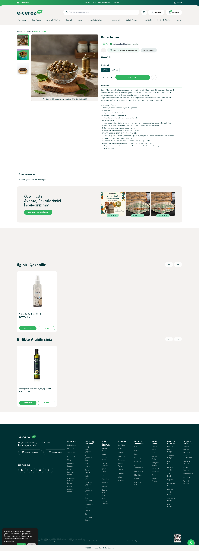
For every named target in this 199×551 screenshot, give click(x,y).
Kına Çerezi (89, 504)
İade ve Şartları (186, 448)
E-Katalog (71, 456)
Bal (103, 475)
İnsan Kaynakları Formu (71, 472)
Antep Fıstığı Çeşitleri (88, 449)
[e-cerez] (22, 470)
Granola (137, 479)
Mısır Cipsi (138, 475)
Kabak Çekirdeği (88, 489)
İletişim (179, 3)
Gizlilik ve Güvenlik (186, 462)
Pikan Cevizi (169, 505)
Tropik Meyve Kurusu (104, 456)
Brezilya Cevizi (170, 468)
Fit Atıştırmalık (114, 20)
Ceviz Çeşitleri (88, 471)
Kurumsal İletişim (70, 465)
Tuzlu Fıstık (169, 475)
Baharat (69, 20)
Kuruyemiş (22, 20)
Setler (154, 475)
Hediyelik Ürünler (163, 20)
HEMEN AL (46, 328)
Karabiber (122, 460)
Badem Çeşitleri (88, 465)
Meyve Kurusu (104, 449)
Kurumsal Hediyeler (155, 470)
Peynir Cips (138, 471)
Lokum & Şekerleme (95, 20)
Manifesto (71, 449)
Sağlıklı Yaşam (131, 20)
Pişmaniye (138, 458)
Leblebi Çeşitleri (88, 509)
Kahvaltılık (105, 479)
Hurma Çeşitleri (105, 464)
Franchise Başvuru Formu (71, 480)
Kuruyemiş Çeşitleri (88, 519)
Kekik (120, 449)
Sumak (121, 452)
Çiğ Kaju (170, 480)
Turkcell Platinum (186, 482)
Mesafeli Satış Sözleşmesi (187, 455)
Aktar (80, 20)
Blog (69, 460)
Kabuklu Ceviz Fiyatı (170, 491)
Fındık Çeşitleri (88, 477)
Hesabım (158, 12)
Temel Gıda (147, 20)
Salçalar (105, 483)
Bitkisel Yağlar (154, 457)
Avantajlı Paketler (53, 20)
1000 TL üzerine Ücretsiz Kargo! (125, 50)
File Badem (170, 462)
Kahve (104, 486)
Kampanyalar (188, 474)
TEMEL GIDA (104, 470)
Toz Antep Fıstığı (171, 456)
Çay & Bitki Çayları (104, 492)
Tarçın (120, 470)
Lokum (136, 450)
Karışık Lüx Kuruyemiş (171, 484)
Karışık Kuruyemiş (88, 499)
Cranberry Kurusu (171, 499)
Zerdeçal (121, 456)
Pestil (136, 454)
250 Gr (115, 70)
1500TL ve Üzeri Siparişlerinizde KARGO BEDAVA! (102, 3)
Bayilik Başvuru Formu (70, 489)
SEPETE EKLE (132, 77)
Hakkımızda (71, 445)
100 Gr (105, 70)
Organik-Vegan (155, 448)
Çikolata (137, 461)
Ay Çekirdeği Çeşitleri (88, 457)
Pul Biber (121, 445)
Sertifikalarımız (25, 3)
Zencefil (121, 473)
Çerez (87, 514)
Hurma (178, 20)
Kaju (86, 494)
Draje (136, 447)
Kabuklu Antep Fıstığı (170, 449)
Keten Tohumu (121, 465)
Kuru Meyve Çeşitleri (105, 500)
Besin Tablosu (186, 468)
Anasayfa (21, 31)
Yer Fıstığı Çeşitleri (88, 483)
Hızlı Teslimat (188, 477)
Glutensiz (155, 453)
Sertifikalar (71, 452)
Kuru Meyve (36, 20)
